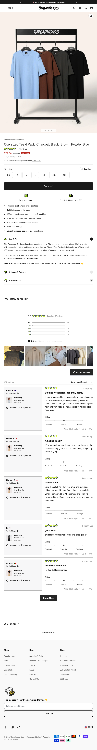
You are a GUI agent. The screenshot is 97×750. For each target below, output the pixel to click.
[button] (48, 148)
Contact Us (34, 678)
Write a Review (84, 373)
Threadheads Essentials (14, 139)
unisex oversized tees (29, 205)
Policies (32, 674)
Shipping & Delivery (37, 656)
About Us (63, 656)
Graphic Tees (9, 665)
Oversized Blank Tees (48, 632)
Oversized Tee (19, 401)
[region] (48, 356)
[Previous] (20, 2)
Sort (73, 382)
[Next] (76, 2)
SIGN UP (48, 713)
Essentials (8, 669)
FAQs (31, 669)
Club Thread (65, 674)
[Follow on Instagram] (12, 727)
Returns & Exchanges (38, 660)
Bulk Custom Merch (68, 669)
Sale (6, 660)
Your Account (35, 665)
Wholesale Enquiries (68, 660)
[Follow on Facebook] (5, 727)
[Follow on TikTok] (18, 727)
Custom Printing (10, 674)
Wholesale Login (66, 665)
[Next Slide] (91, 356)
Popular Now (9, 656)
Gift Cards (64, 678)
